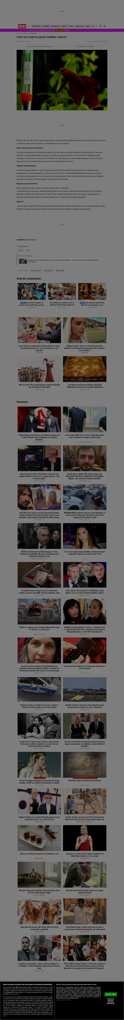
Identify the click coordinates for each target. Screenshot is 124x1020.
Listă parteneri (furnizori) (63, 1000)
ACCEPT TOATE (110, 994)
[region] (62, 1000)
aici (33, 1007)
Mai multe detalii (13, 994)
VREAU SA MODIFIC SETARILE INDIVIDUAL (111, 1001)
